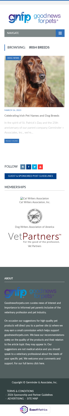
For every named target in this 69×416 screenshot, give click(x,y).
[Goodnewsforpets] (35, 17)
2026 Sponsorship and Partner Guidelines (30, 395)
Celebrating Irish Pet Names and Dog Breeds (31, 115)
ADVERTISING (16, 399)
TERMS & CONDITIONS (20, 391)
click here (39, 363)
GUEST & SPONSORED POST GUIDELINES (30, 176)
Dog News (13, 58)
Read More (12, 141)
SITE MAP (32, 399)
